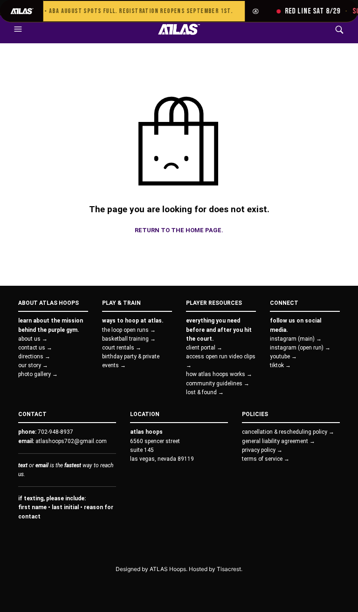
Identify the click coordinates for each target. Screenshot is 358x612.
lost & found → (205, 392)
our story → (33, 365)
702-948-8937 (55, 432)
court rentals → (121, 347)
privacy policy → (262, 450)
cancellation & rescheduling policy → (288, 432)
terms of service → (265, 459)
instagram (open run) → (300, 347)
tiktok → (280, 365)
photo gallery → (38, 374)
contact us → (35, 347)
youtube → (283, 356)
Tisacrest (229, 568)
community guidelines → (217, 383)
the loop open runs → (129, 330)
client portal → (204, 347)
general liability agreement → (278, 441)
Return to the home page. (179, 230)
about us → (33, 339)
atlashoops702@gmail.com (71, 441)
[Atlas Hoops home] (21, 11)
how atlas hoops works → (219, 374)
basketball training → (129, 339)
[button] (19, 29)
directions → (34, 356)
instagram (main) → (296, 339)
